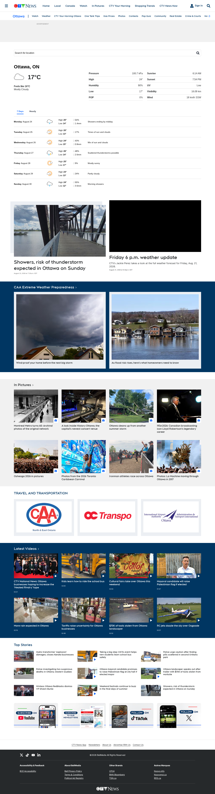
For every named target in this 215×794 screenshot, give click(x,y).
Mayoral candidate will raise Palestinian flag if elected (173, 583)
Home (46, 6)
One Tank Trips (92, 16)
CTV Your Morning (119, 6)
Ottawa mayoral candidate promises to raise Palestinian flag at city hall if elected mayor (118, 672)
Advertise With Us (121, 744)
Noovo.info (159, 771)
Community (160, 16)
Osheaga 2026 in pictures (29, 476)
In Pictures (98, 6)
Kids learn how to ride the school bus (83, 581)
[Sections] (6, 6)
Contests (133, 16)
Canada (70, 6)
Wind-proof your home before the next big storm (44, 362)
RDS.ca (157, 778)
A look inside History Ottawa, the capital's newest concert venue (80, 427)
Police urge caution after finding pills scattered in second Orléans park (180, 654)
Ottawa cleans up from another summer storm (127, 427)
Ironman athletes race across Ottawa (131, 476)
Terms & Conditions (73, 774)
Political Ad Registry (74, 778)
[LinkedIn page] (39, 755)
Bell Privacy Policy (73, 771)
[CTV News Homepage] (25, 6)
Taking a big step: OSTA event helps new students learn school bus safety (118, 654)
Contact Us (138, 744)
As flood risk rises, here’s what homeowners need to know (145, 362)
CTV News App (79, 744)
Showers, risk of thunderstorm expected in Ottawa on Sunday (179, 687)
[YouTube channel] (33, 755)
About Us (106, 744)
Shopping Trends (145, 6)
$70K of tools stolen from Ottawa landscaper (128, 627)
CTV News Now (168, 6)
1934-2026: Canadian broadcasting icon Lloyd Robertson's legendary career (177, 428)
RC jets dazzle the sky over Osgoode (178, 625)
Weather (46, 16)
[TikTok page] (27, 755)
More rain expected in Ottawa (31, 625)
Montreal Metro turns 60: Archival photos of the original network (33, 427)
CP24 (112, 771)
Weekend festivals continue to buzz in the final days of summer (118, 687)
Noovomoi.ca (160, 774)
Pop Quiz (146, 16)
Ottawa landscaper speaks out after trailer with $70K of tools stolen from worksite (182, 672)
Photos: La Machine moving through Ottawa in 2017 (178, 478)
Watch (83, 6)
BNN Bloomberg (117, 774)
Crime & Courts (193, 16)
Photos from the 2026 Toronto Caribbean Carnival (79, 478)
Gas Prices (109, 16)
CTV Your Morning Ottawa (67, 16)
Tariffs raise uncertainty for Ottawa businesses (82, 627)
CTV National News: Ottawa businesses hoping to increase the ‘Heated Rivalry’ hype (34, 584)
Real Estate (176, 16)
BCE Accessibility (28, 771)
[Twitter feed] (21, 755)
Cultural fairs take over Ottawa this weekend (129, 583)
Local (57, 6)
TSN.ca (112, 778)
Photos (121, 16)
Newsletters (94, 744)
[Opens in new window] (44, 517)
